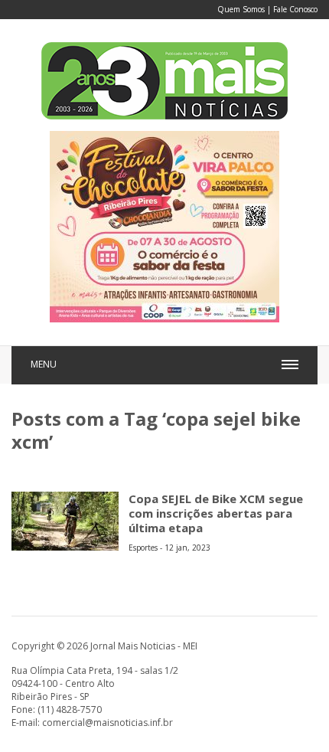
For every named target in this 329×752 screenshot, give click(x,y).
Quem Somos (241, 9)
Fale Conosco (295, 9)
